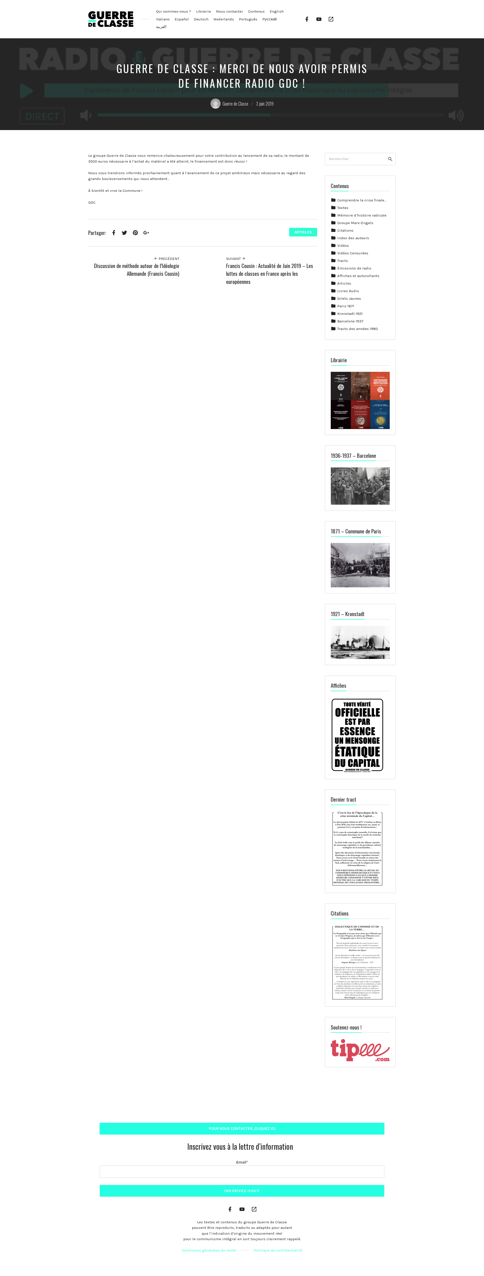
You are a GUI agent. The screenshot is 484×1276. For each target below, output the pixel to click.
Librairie (203, 11)
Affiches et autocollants (358, 276)
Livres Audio (348, 291)
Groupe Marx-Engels (355, 223)
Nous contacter (229, 11)
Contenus (256, 11)
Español (182, 19)
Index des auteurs (353, 238)
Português (248, 19)
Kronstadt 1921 (350, 313)
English (277, 11)
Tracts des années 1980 (357, 328)
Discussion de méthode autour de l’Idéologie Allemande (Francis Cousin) (136, 270)
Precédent (168, 258)
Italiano (163, 19)
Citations (345, 230)
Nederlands (224, 19)
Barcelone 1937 (350, 321)
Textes (342, 207)
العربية (161, 26)
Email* (242, 1162)
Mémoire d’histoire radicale (361, 215)
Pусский (269, 19)
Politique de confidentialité (278, 1250)
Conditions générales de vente (209, 1250)
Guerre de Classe (235, 103)
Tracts (342, 260)
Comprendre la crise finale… (361, 200)
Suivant (234, 258)
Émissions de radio (354, 268)
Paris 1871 (345, 306)
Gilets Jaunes (349, 298)
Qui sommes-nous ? (173, 11)
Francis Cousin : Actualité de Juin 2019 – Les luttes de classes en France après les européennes (269, 273)
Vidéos (343, 245)
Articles (303, 232)
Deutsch (201, 19)
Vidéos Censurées (352, 253)
